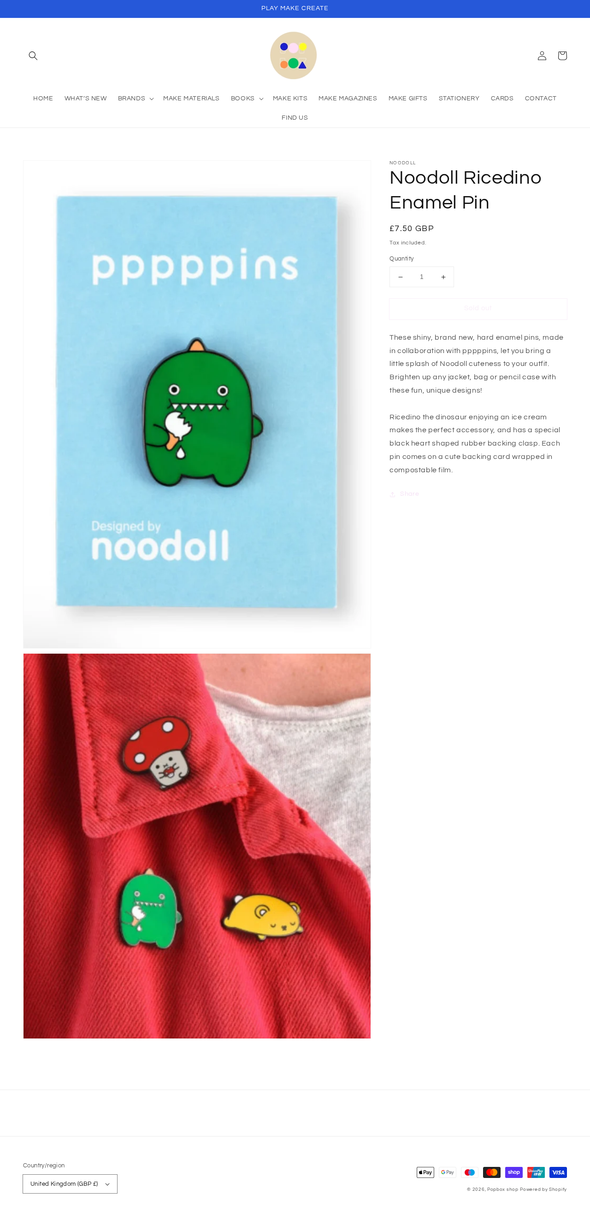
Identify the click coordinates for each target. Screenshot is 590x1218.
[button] (33, 56)
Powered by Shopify (543, 1189)
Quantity (401, 259)
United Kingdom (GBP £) (64, 1184)
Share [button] (409, 494)
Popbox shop (503, 1189)
